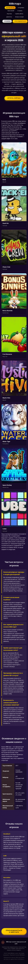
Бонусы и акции (19, 17)
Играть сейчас (14, 98)
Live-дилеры (21, 7)
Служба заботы (19, 13)
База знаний (11, 10)
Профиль (7, 21)
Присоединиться (20, 21)
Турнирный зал (10, 7)
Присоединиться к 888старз (14, 931)
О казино (19, 10)
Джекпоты (9, 17)
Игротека (9, 13)
